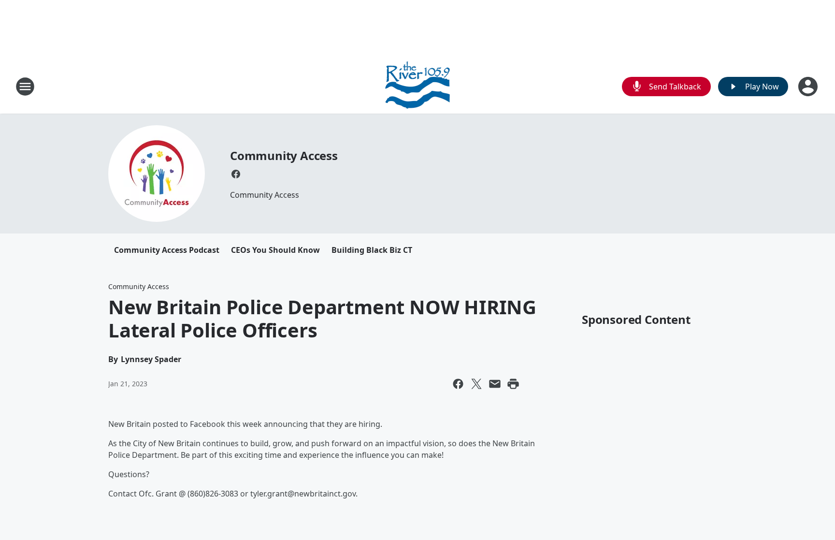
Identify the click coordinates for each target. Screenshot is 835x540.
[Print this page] (513, 384)
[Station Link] (417, 86)
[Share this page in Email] (495, 384)
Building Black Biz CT (371, 250)
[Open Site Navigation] (25, 86)
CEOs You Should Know (275, 250)
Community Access (284, 155)
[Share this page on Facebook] (458, 384)
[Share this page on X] (476, 384)
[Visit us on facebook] (236, 174)
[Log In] (809, 86)
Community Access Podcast (166, 250)
